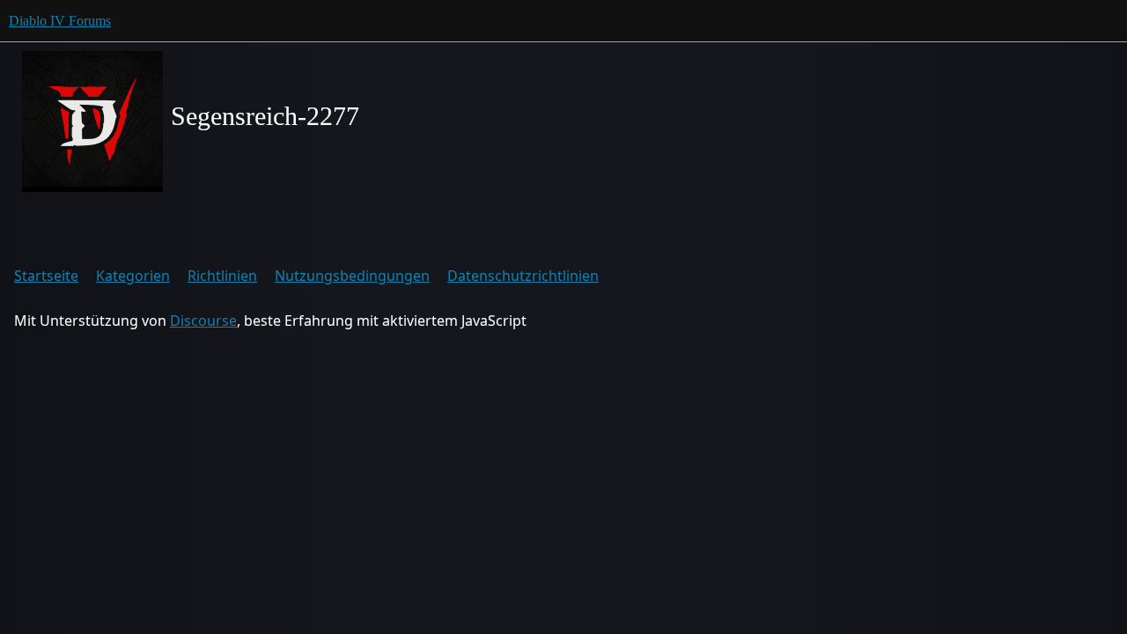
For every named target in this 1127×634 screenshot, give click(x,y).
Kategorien (133, 275)
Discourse (203, 320)
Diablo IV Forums (60, 20)
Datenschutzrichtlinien (523, 275)
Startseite (46, 275)
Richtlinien (222, 275)
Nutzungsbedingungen (352, 275)
